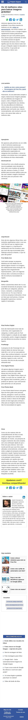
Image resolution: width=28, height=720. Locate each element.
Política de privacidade (7, 713)
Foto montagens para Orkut (13, 656)
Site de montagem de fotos (13, 652)
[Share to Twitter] (17, 19)
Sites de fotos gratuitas (14, 608)
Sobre (22, 717)
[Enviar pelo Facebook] (10, 19)
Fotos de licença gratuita (14, 601)
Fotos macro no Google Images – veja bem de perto (12, 648)
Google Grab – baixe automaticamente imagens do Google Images (12, 662)
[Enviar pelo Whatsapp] (7, 19)
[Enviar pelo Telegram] (14, 19)
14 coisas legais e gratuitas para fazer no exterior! (12, 677)
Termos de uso (20, 712)
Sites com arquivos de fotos (14, 605)
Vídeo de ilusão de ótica (12, 681)
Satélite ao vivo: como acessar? (15, 87)
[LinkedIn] (24, 497)
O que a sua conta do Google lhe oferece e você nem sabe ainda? (13, 670)
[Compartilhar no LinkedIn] (21, 19)
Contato (20, 709)
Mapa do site (7, 709)
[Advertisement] (14, 66)
